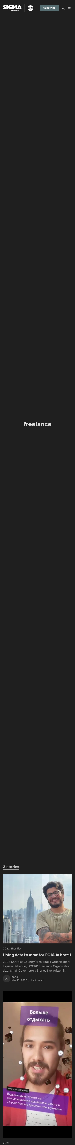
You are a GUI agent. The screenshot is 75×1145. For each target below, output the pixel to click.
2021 (6, 1142)
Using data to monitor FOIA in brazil (37, 955)
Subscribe (49, 7)
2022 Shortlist (12, 948)
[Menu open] (69, 8)
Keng (14, 976)
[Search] (63, 8)
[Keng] (6, 978)
